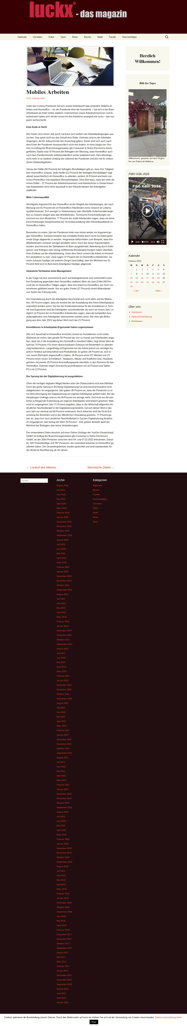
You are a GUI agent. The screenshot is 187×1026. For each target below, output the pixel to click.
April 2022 (61, 721)
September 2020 (64, 807)
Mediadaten (136, 321)
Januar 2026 (62, 517)
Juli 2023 (61, 653)
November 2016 (64, 980)
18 (153, 278)
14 (131, 278)
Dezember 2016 (64, 975)
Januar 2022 (62, 735)
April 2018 (61, 925)
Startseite (22, 37)
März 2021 (62, 780)
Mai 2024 (61, 608)
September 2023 (64, 644)
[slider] (145, 242)
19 (158, 278)
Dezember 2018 (64, 902)
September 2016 (64, 984)
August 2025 (62, 540)
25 (153, 282)
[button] (147, 211)
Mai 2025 (61, 553)
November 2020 (64, 798)
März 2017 (62, 961)
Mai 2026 (61, 499)
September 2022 (64, 698)
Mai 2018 (61, 921)
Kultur (51, 37)
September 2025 (64, 535)
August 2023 (62, 649)
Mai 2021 (61, 771)
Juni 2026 (61, 494)
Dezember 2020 (64, 794)
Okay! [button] (93, 1022)
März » (159, 291)
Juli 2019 (61, 871)
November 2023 (64, 635)
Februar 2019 (63, 893)
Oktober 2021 (63, 748)
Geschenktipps (129, 37)
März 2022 (62, 726)
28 (131, 286)
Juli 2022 (61, 707)
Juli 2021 (61, 762)
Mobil (100, 37)
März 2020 (62, 834)
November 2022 (64, 689)
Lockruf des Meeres (41, 467)
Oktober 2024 (63, 585)
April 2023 (61, 667)
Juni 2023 (61, 658)
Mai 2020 (61, 825)
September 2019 (64, 862)
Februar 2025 (63, 567)
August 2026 (62, 485)
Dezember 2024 (64, 576)
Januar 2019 (62, 898)
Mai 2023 (61, 662)
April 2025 (61, 558)
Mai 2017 (61, 957)
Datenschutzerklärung (141, 316)
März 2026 (62, 508)
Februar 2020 (63, 839)
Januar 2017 (62, 971)
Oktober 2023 (63, 639)
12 (158, 274)
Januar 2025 (62, 571)
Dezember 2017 (64, 934)
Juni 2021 (61, 766)
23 (142, 282)
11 (153, 274)
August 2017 (62, 952)
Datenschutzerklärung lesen (168, 1017)
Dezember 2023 (64, 630)
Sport (63, 37)
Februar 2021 (63, 785)
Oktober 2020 (63, 803)
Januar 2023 (62, 680)
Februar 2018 (63, 930)
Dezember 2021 (64, 739)
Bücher (87, 37)
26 (158, 282)
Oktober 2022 (63, 694)
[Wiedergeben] (132, 241)
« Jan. (136, 291)
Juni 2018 (61, 916)
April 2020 (61, 830)
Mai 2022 (61, 717)
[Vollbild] (162, 241)
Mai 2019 (61, 880)
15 (137, 278)
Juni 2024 (61, 603)
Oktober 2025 (63, 531)
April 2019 (61, 884)
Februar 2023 (63, 676)
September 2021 (64, 753)
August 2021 (62, 757)
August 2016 (62, 989)
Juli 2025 (61, 544)
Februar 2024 (63, 621)
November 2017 (64, 939)
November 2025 (64, 526)
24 (147, 282)
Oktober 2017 (63, 943)
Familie (112, 37)
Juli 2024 (61, 599)
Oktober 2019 (63, 857)
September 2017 (64, 948)
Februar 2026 (63, 512)
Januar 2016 (62, 1002)
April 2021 (61, 776)
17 (147, 278)
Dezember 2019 (64, 848)
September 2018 (64, 912)
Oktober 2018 (63, 907)
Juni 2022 (61, 712)
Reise (75, 37)
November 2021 (64, 744)
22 (137, 282)
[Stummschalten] (158, 241)
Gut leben (37, 37)
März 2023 (62, 671)
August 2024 (62, 594)
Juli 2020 (61, 816)
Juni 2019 (61, 875)
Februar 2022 (63, 730)
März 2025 (62, 562)
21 (131, 282)
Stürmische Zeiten (101, 467)
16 (142, 278)
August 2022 (62, 703)
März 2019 (62, 889)
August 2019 (62, 866)
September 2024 (64, 590)
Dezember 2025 (64, 522)
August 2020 (62, 812)
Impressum (136, 312)
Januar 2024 (62, 626)
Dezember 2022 (64, 685)
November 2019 (64, 853)
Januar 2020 (62, 844)
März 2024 (62, 617)
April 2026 (61, 503)
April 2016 (61, 998)
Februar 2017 (63, 966)
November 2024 (64, 580)
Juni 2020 (61, 821)
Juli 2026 (61, 490)
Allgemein (97, 485)
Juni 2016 (61, 993)
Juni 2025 (61, 549)
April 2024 (61, 612)
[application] (148, 211)
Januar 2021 (62, 789)
